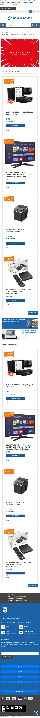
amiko (3, 34)
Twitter (7, 631)
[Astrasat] (20, 14)
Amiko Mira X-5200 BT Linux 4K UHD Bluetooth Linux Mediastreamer (18, 292)
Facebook (8, 626)
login (37, 11)
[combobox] (18, 25)
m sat (16, 34)
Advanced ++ (5, 38)
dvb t (12, 34)
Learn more (14, 4)
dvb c (7, 34)
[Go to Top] (36, 713)
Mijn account (30, 11)
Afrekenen (33, 11)
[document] (20, 5)
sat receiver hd (23, 34)
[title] (20, 53)
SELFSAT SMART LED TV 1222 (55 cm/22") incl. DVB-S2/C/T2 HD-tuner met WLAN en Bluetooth (19, 174)
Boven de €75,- (17, 596)
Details (7, 130)
